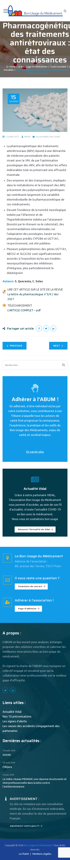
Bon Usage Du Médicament (38, 845)
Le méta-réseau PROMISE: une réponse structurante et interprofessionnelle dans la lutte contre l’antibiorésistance (35, 783)
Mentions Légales (41, 853)
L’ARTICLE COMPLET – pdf (24, 310)
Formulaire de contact (30, 586)
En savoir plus (35, 451)
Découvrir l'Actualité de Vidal (34, 529)
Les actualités (42, 137)
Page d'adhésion (27, 608)
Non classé (55, 137)
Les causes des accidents (19, 726)
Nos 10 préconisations (17, 716)
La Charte (24, 853)
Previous (16, 345)
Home (11, 66)
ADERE (7, 754)
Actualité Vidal (12, 711)
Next (56, 345)
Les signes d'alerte (15, 721)
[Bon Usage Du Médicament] (35, 10)
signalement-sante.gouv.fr (24, 826)
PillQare (7, 766)
